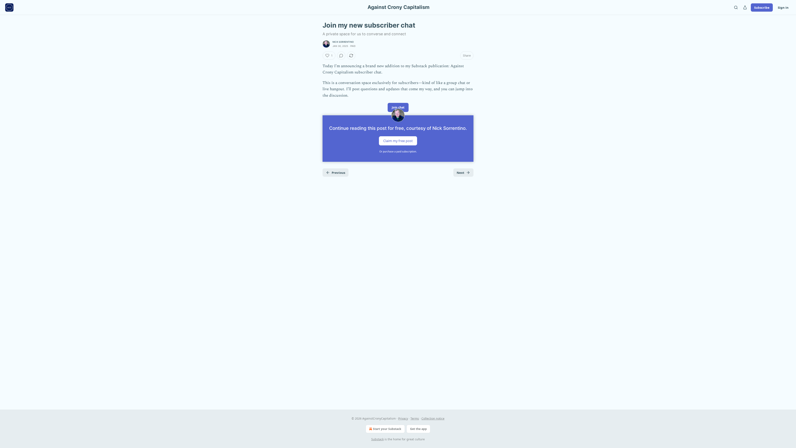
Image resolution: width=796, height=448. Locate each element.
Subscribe (761, 7)
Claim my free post (398, 141)
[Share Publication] (745, 7)
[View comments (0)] (341, 55)
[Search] (736, 7)
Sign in (783, 7)
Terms (414, 418)
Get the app (418, 429)
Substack (377, 439)
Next (460, 172)
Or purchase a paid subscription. (398, 151)
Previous (338, 172)
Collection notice (432, 418)
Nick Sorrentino (343, 41)
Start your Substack (387, 429)
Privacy (403, 418)
